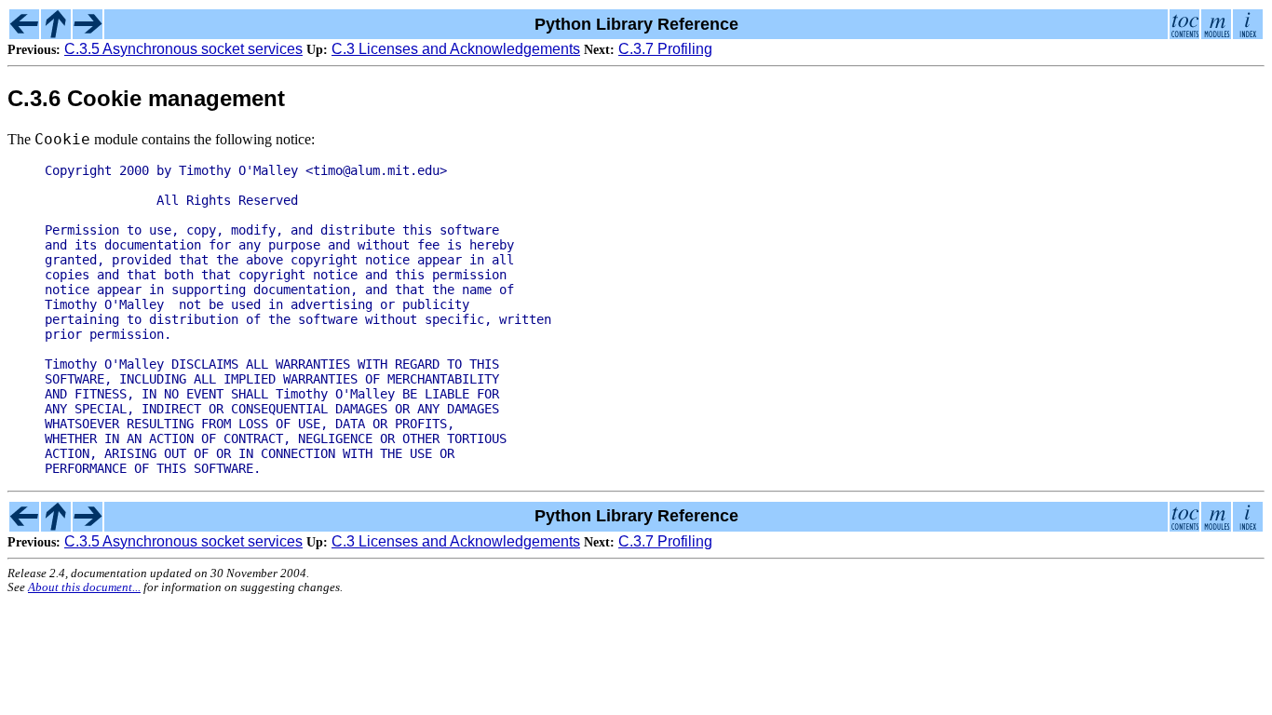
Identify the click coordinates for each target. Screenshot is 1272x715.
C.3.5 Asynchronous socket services (183, 49)
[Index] (1248, 33)
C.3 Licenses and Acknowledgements (456, 49)
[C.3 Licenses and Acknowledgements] (56, 33)
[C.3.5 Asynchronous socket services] (24, 33)
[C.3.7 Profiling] (87, 33)
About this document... (84, 587)
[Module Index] (1216, 33)
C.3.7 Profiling (665, 49)
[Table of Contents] (1184, 33)
